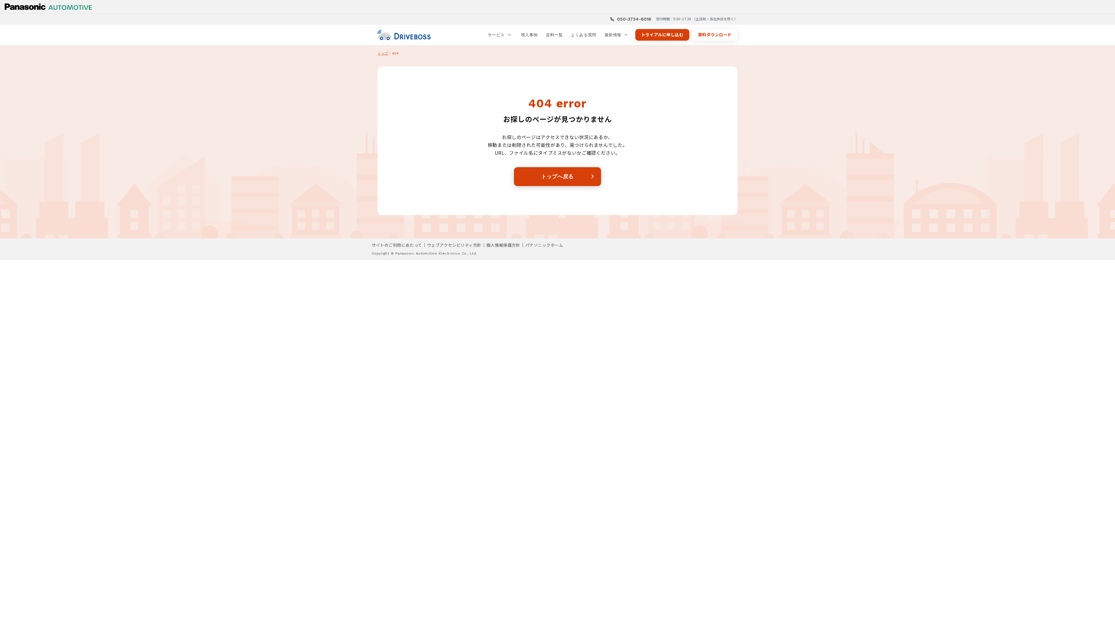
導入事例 (529, 35)
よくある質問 (583, 35)
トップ (382, 53)
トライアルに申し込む (662, 34)
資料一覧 (554, 35)
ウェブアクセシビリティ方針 (454, 245)
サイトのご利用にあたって (397, 245)
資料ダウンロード (715, 34)
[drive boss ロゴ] (404, 35)
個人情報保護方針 (503, 245)
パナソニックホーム (544, 245)
